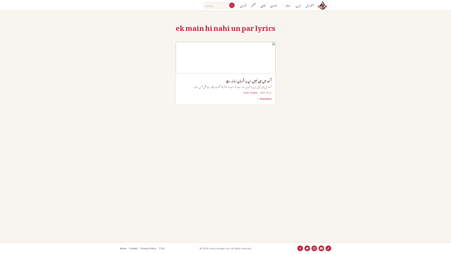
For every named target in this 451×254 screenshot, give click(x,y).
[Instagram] (314, 248)
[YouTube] (321, 248)
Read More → (264, 98)
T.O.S (161, 248)
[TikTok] (328, 248)
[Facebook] (300, 248)
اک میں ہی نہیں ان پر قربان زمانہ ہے (249, 81)
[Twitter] (307, 248)
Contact (133, 248)
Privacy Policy (148, 248)
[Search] (231, 5)
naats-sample (250, 92)
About (123, 248)
